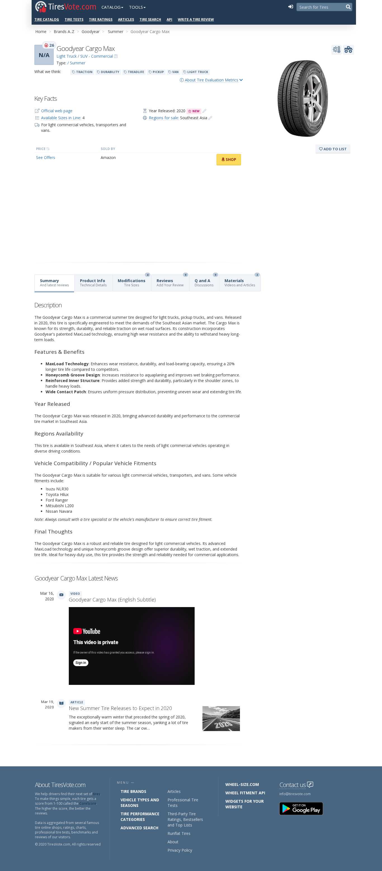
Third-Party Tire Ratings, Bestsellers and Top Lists (185, 819)
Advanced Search (139, 827)
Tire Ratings (100, 19)
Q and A (205, 281)
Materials (241, 281)
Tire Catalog (46, 19)
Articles (126, 19)
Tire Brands (133, 791)
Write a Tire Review (196, 19)
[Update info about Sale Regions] (210, 117)
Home (40, 31)
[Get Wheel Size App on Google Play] (304, 808)
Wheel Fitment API (245, 792)
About (173, 841)
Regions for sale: (164, 117)
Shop (230, 159)
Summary (54, 282)
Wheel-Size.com (242, 784)
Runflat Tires (179, 833)
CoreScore (87, 803)
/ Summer (76, 62)
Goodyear (91, 31)
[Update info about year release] (204, 110)
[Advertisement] (138, 214)
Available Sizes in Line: (61, 117)
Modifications (133, 281)
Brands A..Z (64, 31)
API (169, 19)
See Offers (45, 157)
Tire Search (150, 19)
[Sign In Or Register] (290, 7)
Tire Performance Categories (140, 816)
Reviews (171, 281)
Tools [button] (136, 7)
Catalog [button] (111, 7)
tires (96, 794)
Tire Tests (74, 19)
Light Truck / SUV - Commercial (84, 56)
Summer (115, 31)
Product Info (93, 282)
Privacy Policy (180, 850)
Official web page (56, 110)
